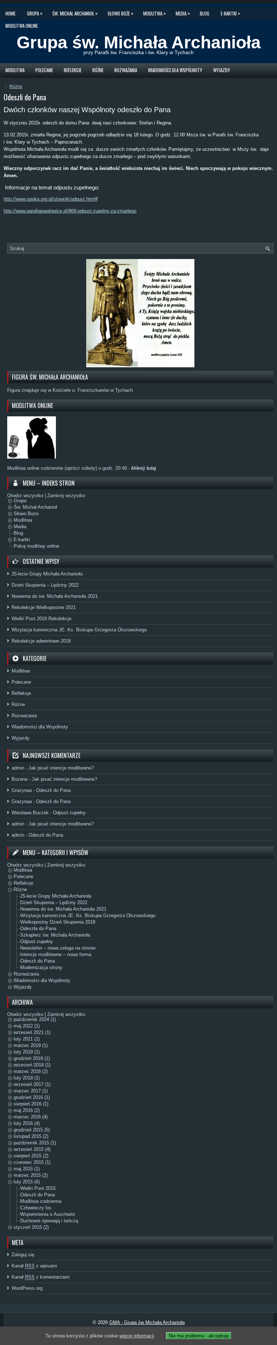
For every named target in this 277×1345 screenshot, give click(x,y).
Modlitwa (154, 13)
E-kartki (230, 13)
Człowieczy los (36, 1208)
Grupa (35, 13)
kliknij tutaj (143, 468)
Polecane (44, 70)
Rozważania (125, 70)
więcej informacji (136, 1336)
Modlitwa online (21, 25)
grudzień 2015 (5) (32, 1130)
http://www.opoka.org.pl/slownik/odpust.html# (51, 199)
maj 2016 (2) (27, 1110)
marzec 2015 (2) (31, 1175)
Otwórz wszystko (25, 495)
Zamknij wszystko (66, 495)
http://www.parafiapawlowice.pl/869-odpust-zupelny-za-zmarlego (70, 211)
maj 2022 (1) (27, 1026)
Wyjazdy (221, 70)
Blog (204, 13)
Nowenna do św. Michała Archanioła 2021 (55, 596)
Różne (98, 70)
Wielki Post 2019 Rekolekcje (41, 618)
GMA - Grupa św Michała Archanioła (147, 1322)
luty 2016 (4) (27, 1123)
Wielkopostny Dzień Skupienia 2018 (57, 922)
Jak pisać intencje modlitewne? (61, 768)
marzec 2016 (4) (31, 1117)
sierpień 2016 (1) (31, 1104)
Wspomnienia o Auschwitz (47, 1214)
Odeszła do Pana (38, 929)
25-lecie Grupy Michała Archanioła (47, 574)
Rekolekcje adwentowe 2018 (41, 641)
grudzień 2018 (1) (32, 1058)
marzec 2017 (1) (31, 1091)
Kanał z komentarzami (41, 1277)
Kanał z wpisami (34, 1266)
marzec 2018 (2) (31, 1071)
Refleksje (73, 70)
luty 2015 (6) (27, 1182)
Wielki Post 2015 (38, 1188)
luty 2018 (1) (27, 1078)
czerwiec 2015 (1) (32, 1162)
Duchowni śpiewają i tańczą (49, 1221)
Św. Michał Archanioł (75, 13)
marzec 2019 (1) (31, 1045)
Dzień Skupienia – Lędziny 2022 (45, 585)
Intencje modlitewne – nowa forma (55, 955)
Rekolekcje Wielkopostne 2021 (44, 607)
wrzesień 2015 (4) (32, 1149)
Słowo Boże (120, 13)
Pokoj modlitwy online (36, 546)
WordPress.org (27, 1288)
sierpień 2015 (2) (31, 1156)
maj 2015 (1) (27, 1169)
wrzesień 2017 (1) (32, 1084)
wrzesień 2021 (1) (32, 1032)
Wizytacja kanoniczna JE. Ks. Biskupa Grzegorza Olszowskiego (79, 629)
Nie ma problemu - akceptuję (199, 1336)
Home (10, 13)
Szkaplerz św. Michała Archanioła (55, 935)
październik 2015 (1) (35, 1143)
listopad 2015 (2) (31, 1136)
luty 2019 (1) (27, 1052)
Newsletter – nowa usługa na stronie (58, 948)
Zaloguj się (23, 1254)
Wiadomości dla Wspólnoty (175, 70)
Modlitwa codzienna (40, 1201)
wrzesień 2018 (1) (32, 1065)
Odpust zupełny (69, 812)
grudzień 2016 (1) (32, 1097)
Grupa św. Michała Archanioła (139, 42)
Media (183, 13)
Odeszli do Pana (53, 790)
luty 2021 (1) (27, 1039)
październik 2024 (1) (35, 1019)
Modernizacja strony (41, 968)
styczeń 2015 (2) (31, 1227)
